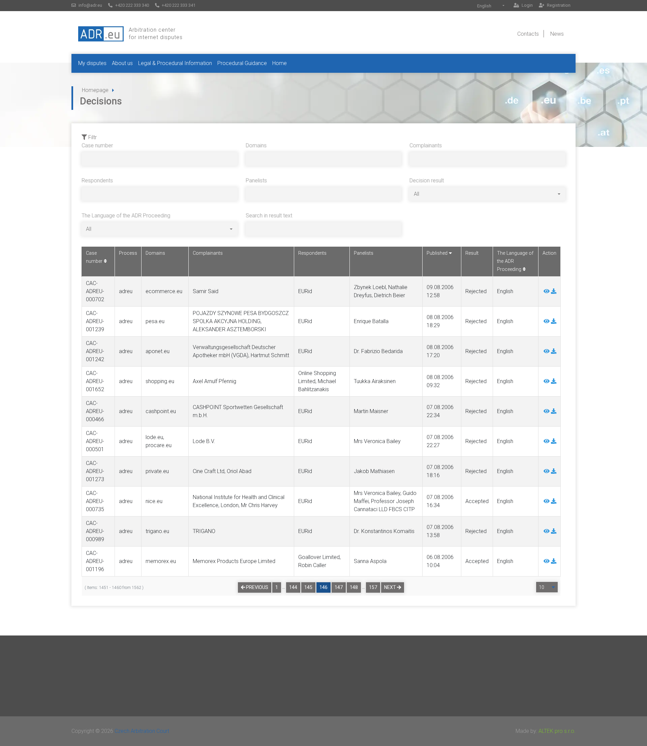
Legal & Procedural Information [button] (175, 63)
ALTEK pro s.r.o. (557, 731)
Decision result (426, 180)
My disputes (92, 63)
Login (527, 5)
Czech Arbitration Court (142, 731)
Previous (256, 587)
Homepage (95, 90)
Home (279, 63)
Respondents (97, 180)
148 (354, 587)
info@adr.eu (90, 5)
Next (390, 587)
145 (308, 587)
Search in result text (269, 215)
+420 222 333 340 (131, 5)
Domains (256, 145)
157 (373, 587)
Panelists (256, 180)
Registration (558, 5)
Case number (97, 145)
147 (339, 587)
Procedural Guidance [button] (242, 63)
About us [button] (122, 63)
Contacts (528, 34)
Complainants (425, 145)
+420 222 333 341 (178, 5)
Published (438, 253)
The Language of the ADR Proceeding (126, 215)
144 (293, 587)
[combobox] (491, 6)
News (557, 34)
